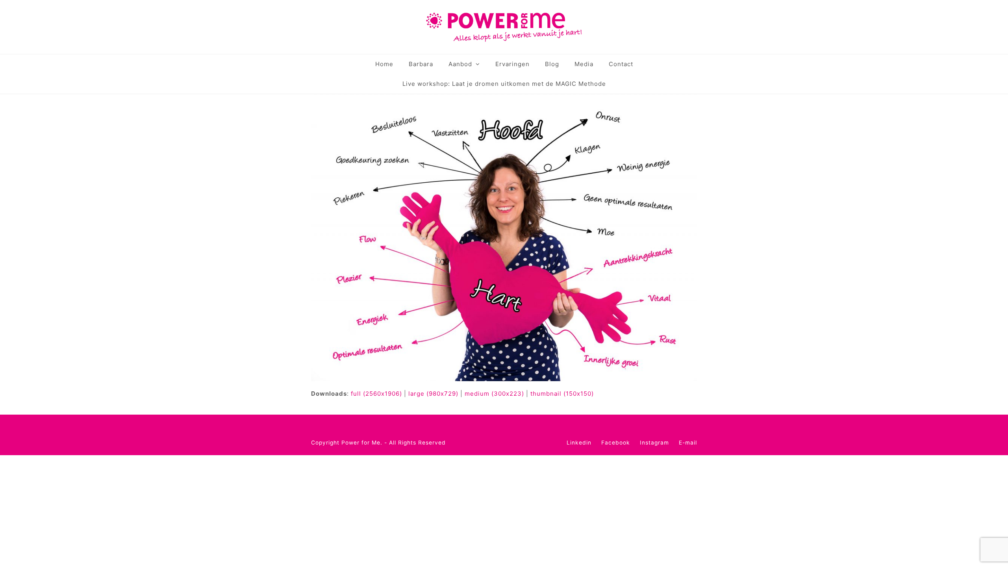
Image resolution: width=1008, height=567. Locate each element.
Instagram (654, 442)
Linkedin (579, 442)
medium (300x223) (494, 393)
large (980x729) (433, 393)
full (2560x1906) (376, 393)
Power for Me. (361, 442)
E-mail (688, 442)
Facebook (615, 442)
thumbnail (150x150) (562, 393)
